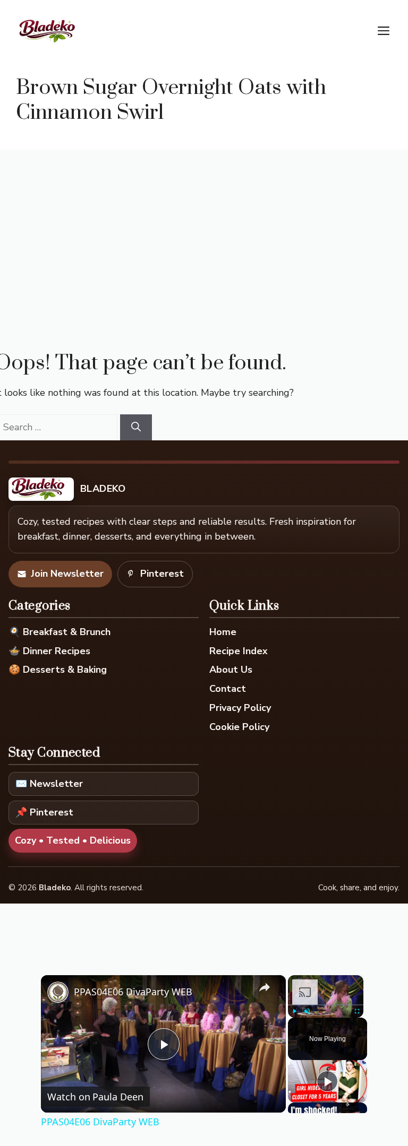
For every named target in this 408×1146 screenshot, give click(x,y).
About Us (230, 669)
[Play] (294, 1011)
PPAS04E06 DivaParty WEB (133, 991)
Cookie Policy (239, 726)
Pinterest (162, 573)
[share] (264, 987)
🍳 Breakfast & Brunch (59, 632)
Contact (227, 688)
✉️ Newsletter (49, 783)
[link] (58, 992)
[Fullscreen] (357, 1011)
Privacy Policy (240, 707)
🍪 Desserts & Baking (57, 669)
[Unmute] (307, 1011)
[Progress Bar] (325, 1004)
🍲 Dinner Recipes (49, 651)
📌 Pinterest (44, 812)
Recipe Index (238, 651)
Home (222, 632)
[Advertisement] (204, 229)
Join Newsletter (67, 573)
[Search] (136, 427)
